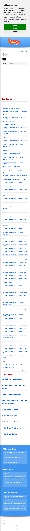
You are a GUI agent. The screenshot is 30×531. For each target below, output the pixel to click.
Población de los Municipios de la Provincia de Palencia (15, 241)
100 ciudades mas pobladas (9, 121)
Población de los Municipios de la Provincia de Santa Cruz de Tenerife (14, 220)
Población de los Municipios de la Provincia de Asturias (15, 345)
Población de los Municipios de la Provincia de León (14, 269)
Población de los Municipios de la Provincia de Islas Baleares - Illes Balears (14, 336)
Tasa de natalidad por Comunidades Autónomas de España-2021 (14, 118)
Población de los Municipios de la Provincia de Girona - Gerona (15, 296)
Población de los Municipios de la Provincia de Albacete (13, 356)
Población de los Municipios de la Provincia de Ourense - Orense (15, 244)
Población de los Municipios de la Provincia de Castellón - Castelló (13, 314)
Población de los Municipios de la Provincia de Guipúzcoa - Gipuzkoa (13, 281)
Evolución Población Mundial (9, 124)
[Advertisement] (15, 81)
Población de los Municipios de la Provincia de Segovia (15, 216)
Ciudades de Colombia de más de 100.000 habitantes (14, 179)
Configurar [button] (15, 31)
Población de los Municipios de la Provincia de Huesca (15, 275)
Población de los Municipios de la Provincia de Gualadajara (13, 286)
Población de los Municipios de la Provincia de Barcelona (13, 332)
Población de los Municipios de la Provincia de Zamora (15, 186)
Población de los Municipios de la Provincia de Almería (15, 348)
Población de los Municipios (12, 422)
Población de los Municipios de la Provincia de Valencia (15, 198)
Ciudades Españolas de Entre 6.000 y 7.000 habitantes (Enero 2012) (15, 132)
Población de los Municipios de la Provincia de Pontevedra (13, 233)
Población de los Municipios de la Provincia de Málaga (15, 254)
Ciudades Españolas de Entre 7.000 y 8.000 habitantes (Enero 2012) (15, 136)
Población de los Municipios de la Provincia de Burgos (15, 328)
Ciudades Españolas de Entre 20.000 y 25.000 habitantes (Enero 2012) (13, 158)
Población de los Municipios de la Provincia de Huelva (15, 278)
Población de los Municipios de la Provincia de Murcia (15, 251)
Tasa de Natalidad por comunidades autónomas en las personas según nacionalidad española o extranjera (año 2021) (15, 113)
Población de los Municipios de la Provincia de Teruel (14, 204)
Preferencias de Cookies (21, 51)
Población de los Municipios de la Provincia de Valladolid (13, 194)
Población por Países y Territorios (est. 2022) (13, 370)
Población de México (9, 416)
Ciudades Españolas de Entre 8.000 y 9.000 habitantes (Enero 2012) (15, 141)
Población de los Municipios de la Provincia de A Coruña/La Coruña (13, 303)
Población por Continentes (8, 367)
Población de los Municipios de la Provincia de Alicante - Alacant (15, 352)
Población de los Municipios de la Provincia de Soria (14, 211)
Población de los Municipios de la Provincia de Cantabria (13, 319)
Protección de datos (21, 528)
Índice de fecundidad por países (10, 105)
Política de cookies (11, 528)
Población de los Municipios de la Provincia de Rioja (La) (14, 228)
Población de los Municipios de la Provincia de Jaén (14, 272)
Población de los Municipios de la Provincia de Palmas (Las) (15, 237)
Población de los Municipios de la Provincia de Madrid (15, 259)
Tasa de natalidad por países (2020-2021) (12, 108)
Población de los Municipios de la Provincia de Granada (15, 289)
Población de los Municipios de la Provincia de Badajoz (15, 340)
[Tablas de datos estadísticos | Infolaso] (15, 41)
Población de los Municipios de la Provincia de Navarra (15, 248)
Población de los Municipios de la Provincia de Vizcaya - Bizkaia (15, 190)
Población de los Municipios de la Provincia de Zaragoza (13, 183)
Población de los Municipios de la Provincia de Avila (14, 343)
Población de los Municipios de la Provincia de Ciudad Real (15, 310)
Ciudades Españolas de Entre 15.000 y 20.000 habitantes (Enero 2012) (13, 162)
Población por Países (9, 434)
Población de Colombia (10, 409)
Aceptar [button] (15, 25)
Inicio (5, 528)
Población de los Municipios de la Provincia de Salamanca (13, 224)
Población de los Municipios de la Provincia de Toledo (15, 201)
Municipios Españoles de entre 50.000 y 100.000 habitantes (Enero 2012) (13, 167)
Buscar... (4, 53)
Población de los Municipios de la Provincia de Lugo (14, 262)
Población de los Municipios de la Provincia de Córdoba (15, 307)
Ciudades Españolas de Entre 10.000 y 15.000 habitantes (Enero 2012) (13, 149)
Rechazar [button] (15, 28)
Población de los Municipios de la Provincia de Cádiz (14, 323)
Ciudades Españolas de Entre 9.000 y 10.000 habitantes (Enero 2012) (13, 145)
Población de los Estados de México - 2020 (12, 364)
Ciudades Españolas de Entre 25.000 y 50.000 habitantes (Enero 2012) (13, 154)
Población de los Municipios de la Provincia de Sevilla (15, 214)
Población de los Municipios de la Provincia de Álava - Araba (15, 360)
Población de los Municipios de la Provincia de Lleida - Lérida (15, 266)
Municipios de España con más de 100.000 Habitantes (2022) (15, 171)
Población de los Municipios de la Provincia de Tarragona (13, 207)
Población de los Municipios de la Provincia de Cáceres (15, 325)
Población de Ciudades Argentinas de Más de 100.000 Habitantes (15, 175)
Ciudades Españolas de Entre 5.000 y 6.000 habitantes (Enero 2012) (15, 128)
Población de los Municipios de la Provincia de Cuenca (15, 299)
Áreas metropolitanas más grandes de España (13, 103)
